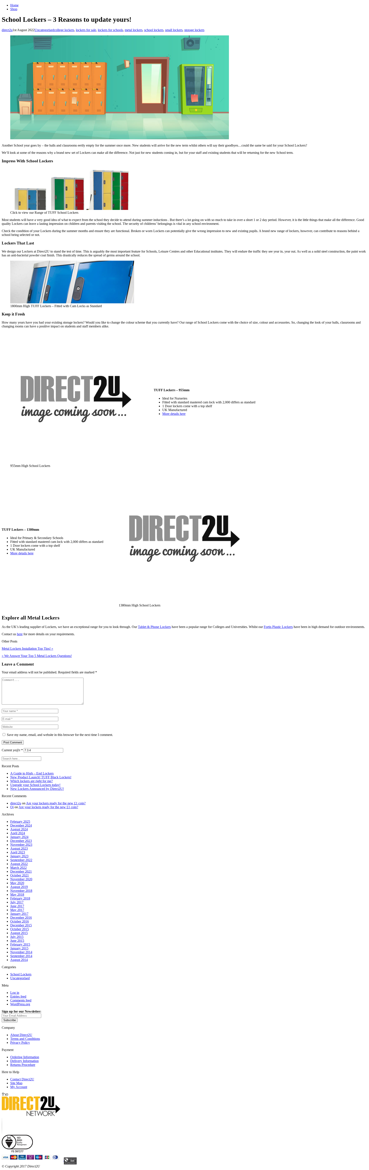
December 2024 (21, 825)
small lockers (174, 30)
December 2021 (21, 871)
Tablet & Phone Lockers (154, 627)
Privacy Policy (20, 1042)
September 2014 (21, 956)
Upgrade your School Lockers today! (35, 785)
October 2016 (19, 921)
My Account (18, 1087)
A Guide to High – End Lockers (32, 773)
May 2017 (17, 910)
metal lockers (133, 30)
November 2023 (21, 844)
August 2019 (19, 887)
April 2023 (17, 852)
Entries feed (18, 996)
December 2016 (21, 917)
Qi (12, 807)
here (20, 634)
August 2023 (19, 848)
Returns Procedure (22, 1065)
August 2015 (19, 933)
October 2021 (19, 875)
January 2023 (19, 856)
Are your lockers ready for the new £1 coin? (56, 803)
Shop (13, 9)
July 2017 (16, 902)
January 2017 (19, 914)
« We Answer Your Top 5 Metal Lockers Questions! (37, 656)
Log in (14, 992)
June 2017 (17, 906)
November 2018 (21, 890)
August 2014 (19, 960)
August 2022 (19, 864)
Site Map (16, 1083)
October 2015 (19, 929)
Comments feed (20, 1000)
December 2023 (21, 841)
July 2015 (16, 937)
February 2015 (20, 944)
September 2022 (21, 860)
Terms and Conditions (25, 1039)
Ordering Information (24, 1057)
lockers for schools (110, 30)
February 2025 (20, 821)
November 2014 (21, 952)
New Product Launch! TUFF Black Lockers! (40, 777)
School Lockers (20, 974)
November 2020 (21, 879)
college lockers (64, 30)
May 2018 (17, 894)
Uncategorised (44, 30)
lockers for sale (86, 30)
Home (14, 5)
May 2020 (17, 883)
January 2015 (19, 948)
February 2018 (20, 898)
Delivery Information (24, 1061)
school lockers (153, 30)
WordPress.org (20, 1004)
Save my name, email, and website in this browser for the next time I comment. (60, 735)
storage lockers (194, 30)
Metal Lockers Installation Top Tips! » (27, 648)
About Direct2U (21, 1035)
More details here (174, 414)
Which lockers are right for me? (31, 781)
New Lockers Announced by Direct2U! (37, 789)
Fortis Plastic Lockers (278, 627)
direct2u (7, 30)
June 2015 (17, 940)
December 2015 (21, 925)
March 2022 (18, 867)
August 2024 (19, 829)
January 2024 (19, 837)
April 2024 (17, 833)
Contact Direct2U (22, 1079)
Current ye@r (12, 750)
